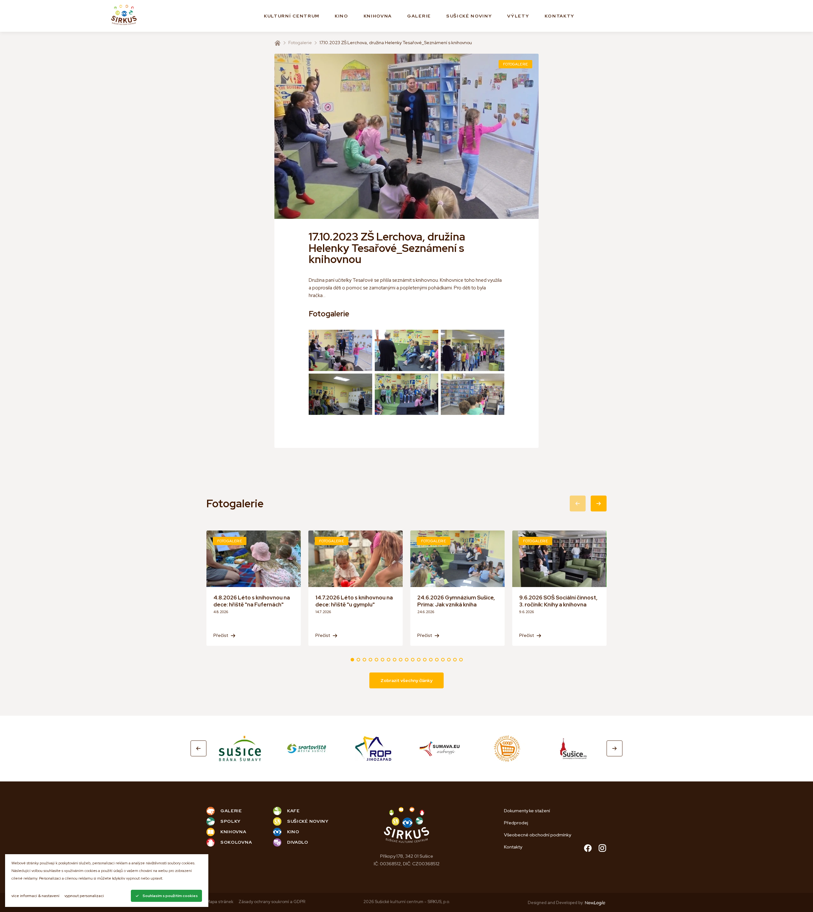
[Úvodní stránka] (277, 43)
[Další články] (599, 503)
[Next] (614, 748)
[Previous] (198, 748)
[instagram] (602, 849)
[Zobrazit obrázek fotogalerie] (340, 350)
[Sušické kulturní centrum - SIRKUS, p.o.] (124, 16)
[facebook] (588, 849)
